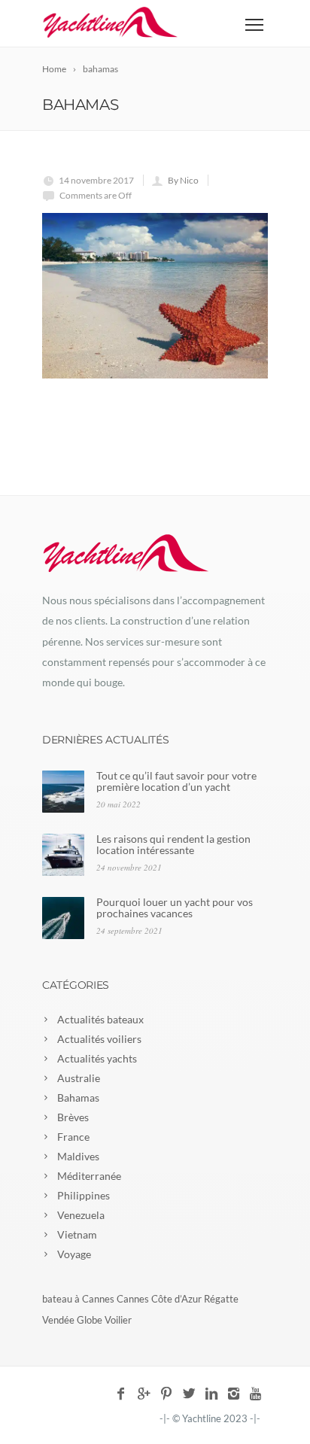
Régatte (221, 1299)
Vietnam (77, 1234)
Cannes (133, 1299)
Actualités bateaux (100, 1019)
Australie (78, 1078)
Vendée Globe (72, 1320)
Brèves (73, 1117)
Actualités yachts (97, 1058)
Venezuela (81, 1214)
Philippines (83, 1195)
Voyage (74, 1254)
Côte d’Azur (176, 1299)
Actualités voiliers (99, 1038)
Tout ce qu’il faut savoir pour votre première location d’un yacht (176, 781)
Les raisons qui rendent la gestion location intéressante (173, 844)
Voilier (118, 1320)
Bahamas (78, 1097)
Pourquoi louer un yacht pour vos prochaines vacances (174, 907)
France (73, 1136)
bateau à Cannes (78, 1299)
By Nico (183, 180)
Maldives (78, 1156)
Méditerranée (89, 1175)
